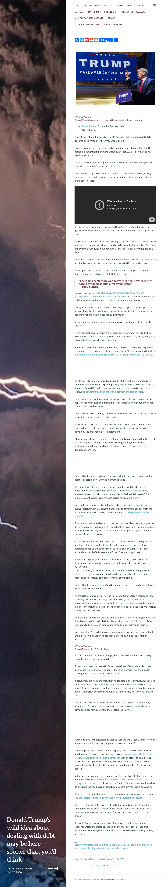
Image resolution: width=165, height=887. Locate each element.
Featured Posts (124, 5)
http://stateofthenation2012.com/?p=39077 (99, 859)
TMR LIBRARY (94, 12)
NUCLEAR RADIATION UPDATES (89, 18)
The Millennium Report (19, 868)
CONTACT (79, 12)
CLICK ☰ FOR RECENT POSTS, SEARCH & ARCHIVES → (100, 24)
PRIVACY (112, 18)
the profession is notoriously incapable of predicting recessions (109, 797)
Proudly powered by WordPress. (87, 879)
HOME (78, 5)
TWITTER (107, 5)
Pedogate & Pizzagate (133, 12)
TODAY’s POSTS (92, 5)
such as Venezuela (146, 259)
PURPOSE (140, 5)
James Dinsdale (120, 879)
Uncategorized (98, 866)
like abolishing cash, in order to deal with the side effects (112, 391)
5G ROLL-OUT (110, 12)
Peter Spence (89, 126)
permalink (118, 866)
